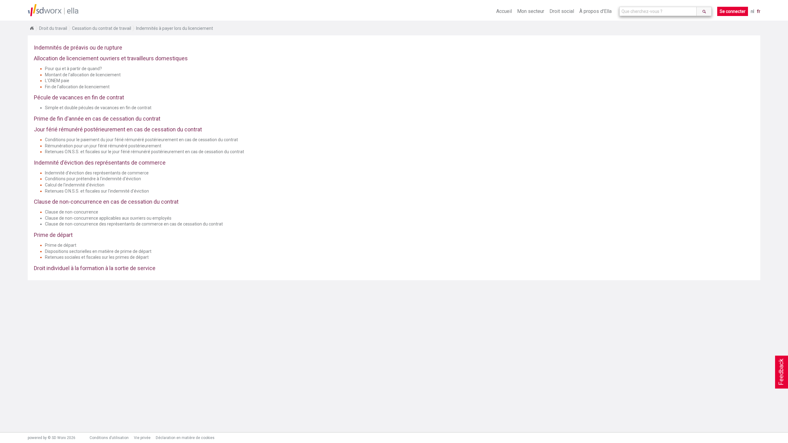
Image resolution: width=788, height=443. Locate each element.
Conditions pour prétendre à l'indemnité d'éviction (93, 178)
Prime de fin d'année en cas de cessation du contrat (97, 118)
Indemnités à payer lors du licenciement (174, 28)
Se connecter (733, 11)
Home (31, 28)
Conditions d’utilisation (109, 438)
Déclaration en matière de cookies (185, 438)
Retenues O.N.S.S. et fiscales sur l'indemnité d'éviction (97, 191)
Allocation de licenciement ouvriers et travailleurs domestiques (111, 58)
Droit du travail (53, 28)
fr (758, 11)
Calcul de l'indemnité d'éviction (74, 184)
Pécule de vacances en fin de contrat (79, 97)
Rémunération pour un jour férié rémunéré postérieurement (103, 145)
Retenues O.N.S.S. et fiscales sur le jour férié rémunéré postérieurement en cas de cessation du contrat (144, 151)
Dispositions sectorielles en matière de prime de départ (98, 251)
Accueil (504, 11)
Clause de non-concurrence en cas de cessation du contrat (106, 201)
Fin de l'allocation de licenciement (77, 86)
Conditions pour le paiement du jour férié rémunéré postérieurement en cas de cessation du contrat (141, 139)
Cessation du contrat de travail (101, 28)
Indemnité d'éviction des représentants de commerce (100, 162)
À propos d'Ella (595, 11)
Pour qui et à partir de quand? (73, 68)
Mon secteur (530, 11)
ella (73, 10)
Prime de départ (53, 235)
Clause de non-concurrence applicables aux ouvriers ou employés (108, 218)
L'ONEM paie (57, 80)
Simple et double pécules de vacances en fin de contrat (98, 107)
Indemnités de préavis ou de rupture (78, 47)
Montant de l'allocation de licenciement (83, 74)
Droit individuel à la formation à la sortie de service (94, 268)
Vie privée (142, 438)
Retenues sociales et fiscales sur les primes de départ (97, 257)
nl (752, 11)
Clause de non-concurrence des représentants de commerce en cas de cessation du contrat (134, 224)
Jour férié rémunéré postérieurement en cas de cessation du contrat (118, 129)
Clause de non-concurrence (71, 212)
